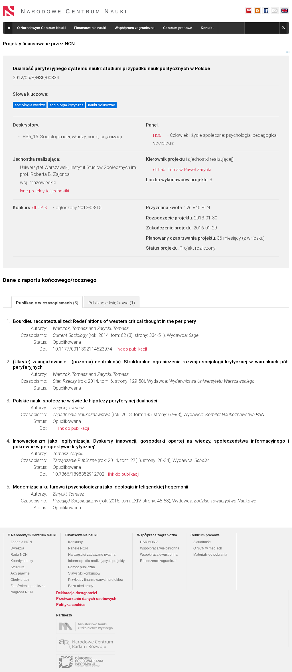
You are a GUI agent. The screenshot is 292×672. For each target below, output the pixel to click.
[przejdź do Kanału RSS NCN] (257, 10)
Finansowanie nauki (90, 28)
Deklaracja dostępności (76, 593)
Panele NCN (78, 548)
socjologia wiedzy (30, 105)
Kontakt (207, 28)
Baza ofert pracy (80, 586)
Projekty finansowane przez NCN (39, 43)
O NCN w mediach (207, 548)
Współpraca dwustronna (159, 554)
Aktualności (202, 542)
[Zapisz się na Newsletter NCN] (275, 10)
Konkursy (75, 542)
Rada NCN (19, 554)
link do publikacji (131, 349)
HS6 (157, 135)
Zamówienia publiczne (28, 586)
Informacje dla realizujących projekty (96, 561)
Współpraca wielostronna (159, 548)
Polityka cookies (70, 604)
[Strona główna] (64, 11)
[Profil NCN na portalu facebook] (265, 10)
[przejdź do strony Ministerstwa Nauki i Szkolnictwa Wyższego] (87, 626)
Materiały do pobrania (210, 554)
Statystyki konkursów (84, 573)
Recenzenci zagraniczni (158, 561)
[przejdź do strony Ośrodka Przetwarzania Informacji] (87, 661)
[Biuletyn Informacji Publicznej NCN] (248, 10)
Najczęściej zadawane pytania (91, 554)
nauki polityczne (101, 105)
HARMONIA (149, 542)
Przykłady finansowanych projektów (95, 579)
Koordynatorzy (22, 561)
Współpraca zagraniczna (135, 28)
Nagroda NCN (22, 592)
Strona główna (9, 28)
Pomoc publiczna (81, 567)
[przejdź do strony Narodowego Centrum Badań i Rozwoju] (87, 644)
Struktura (18, 567)
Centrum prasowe (177, 28)
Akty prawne (20, 573)
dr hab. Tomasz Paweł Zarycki (182, 169)
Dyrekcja (17, 548)
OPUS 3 (40, 207)
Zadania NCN (21, 542)
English (284, 10)
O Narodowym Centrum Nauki (41, 28)
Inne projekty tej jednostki (45, 191)
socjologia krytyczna (66, 105)
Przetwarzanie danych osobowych (86, 598)
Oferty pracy (20, 579)
